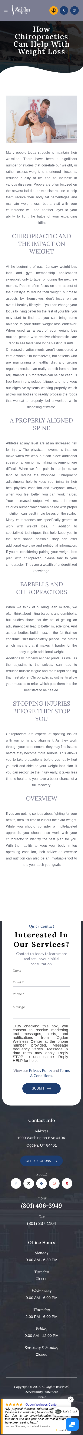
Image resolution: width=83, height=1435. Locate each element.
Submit (38, 1088)
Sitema (41, 1397)
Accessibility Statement (41, 1392)
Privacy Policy (40, 1070)
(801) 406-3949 (41, 1206)
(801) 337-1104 (41, 1223)
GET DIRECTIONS (38, 1161)
